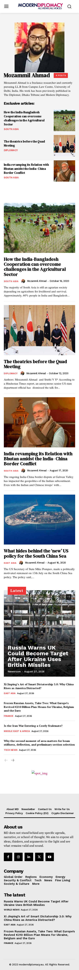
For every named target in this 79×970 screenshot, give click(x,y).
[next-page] (68, 597)
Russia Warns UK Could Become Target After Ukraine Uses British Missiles (38, 656)
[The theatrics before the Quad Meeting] (64, 145)
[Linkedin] (29, 857)
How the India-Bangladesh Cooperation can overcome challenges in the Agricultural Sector (24, 118)
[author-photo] (23, 281)
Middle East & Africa (17, 731)
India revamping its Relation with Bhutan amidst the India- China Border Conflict (26, 169)
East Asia (10, 563)
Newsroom (14, 671)
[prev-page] (61, 597)
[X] (39, 857)
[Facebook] (8, 857)
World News (11, 909)
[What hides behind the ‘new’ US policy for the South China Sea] (39, 520)
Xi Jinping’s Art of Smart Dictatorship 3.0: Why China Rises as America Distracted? (39, 686)
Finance (8, 716)
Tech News (10, 750)
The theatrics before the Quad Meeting (35, 364)
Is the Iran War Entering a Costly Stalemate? (33, 726)
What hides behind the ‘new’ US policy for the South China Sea (36, 553)
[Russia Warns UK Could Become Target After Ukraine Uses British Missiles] (39, 633)
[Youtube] (49, 857)
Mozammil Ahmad (37, 281)
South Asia (11, 129)
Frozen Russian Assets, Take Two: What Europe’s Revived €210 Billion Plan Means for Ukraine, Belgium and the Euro (39, 706)
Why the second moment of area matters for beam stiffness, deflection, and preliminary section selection (39, 743)
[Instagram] (18, 857)
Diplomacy (11, 150)
